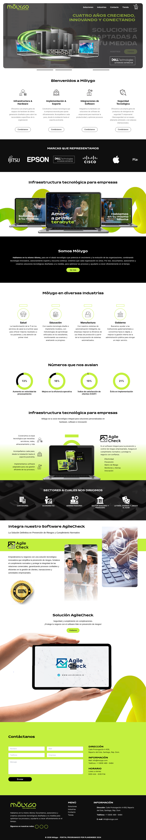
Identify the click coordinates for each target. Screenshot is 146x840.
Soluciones (88, 7)
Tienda (125, 7)
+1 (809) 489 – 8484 (113, 815)
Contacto (114, 7)
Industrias (101, 7)
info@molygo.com (110, 819)
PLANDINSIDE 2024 (93, 837)
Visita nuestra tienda (126, 58)
